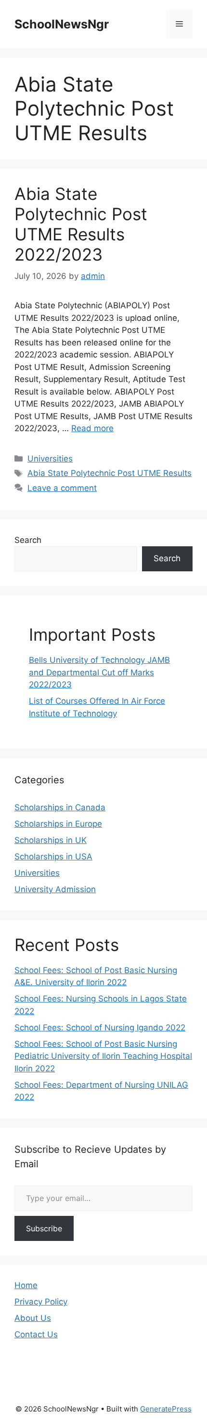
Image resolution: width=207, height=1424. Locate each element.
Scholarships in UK (50, 840)
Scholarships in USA (53, 856)
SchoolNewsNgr (61, 24)
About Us (32, 1318)
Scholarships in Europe (58, 824)
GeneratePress (166, 1408)
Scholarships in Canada (59, 807)
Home (26, 1285)
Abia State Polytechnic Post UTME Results (109, 473)
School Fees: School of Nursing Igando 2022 (99, 1027)
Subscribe (44, 1228)
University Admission (55, 889)
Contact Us (36, 1334)
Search (27, 540)
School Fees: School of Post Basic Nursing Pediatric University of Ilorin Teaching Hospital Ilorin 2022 (103, 1056)
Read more (92, 428)
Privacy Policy (40, 1301)
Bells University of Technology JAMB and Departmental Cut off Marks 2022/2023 (99, 672)
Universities (50, 458)
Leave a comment (62, 488)
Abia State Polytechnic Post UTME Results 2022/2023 (80, 224)
